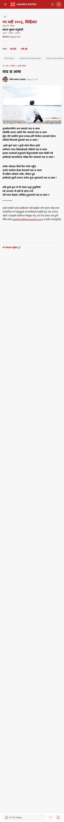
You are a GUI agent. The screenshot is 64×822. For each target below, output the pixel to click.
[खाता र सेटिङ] (59, 4)
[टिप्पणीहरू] (58, 817)
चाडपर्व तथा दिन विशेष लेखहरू (30, 58)
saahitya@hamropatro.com (27, 219)
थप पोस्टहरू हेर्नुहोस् (9, 247)
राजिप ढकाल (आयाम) (17, 79)
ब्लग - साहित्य (11, 66)
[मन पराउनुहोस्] (50, 817)
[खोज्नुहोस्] (52, 4)
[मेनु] (5, 4)
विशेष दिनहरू (9, 58)
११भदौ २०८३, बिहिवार (19, 21)
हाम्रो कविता (22, 66)
